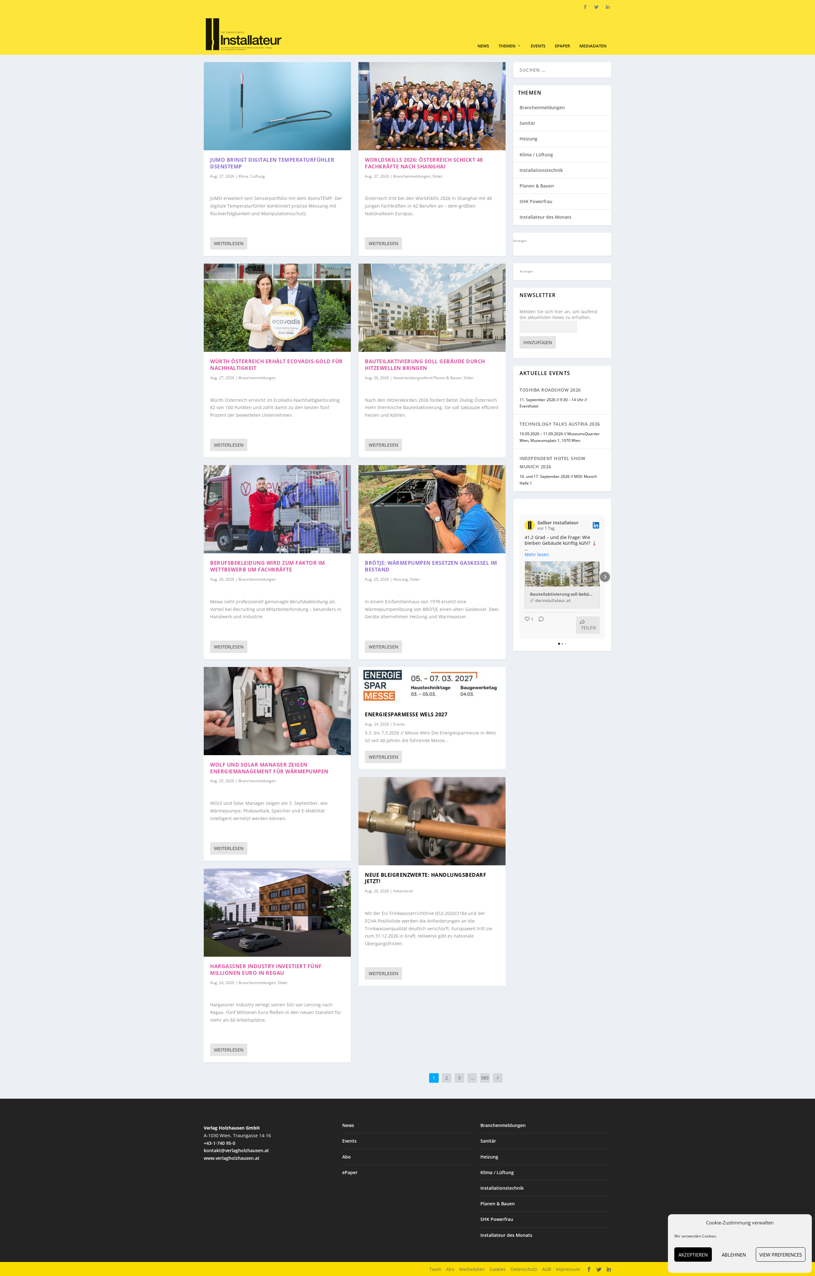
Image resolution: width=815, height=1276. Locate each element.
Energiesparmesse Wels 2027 (406, 714)
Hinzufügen (537, 342)
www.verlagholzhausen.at (231, 1158)
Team (435, 1269)
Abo (346, 1157)
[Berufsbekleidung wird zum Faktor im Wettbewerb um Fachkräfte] (277, 509)
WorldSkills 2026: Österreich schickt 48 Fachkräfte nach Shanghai (424, 163)
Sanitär (527, 123)
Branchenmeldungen (257, 377)
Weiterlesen (229, 243)
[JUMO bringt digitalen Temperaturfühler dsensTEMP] (277, 106)
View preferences (780, 1254)
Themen (507, 46)
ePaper (562, 46)
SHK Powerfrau (536, 201)
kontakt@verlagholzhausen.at (236, 1150)
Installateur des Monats (545, 217)
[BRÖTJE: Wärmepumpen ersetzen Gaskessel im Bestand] (432, 509)
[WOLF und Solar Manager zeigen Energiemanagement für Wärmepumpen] (277, 711)
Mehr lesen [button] (537, 554)
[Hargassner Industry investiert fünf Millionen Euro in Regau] (277, 912)
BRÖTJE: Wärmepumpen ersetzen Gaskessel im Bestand (431, 566)
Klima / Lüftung (251, 176)
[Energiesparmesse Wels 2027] (432, 686)
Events (538, 46)
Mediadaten (592, 46)
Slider (283, 982)
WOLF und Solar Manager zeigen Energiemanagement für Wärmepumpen (269, 768)
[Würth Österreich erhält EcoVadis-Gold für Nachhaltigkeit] (277, 308)
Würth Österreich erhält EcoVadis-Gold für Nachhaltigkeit (276, 365)
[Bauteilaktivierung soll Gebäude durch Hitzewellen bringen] (432, 308)
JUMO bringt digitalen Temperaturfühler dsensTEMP (272, 163)
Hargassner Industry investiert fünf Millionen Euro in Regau (266, 969)
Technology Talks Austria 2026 (560, 424)
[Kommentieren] (539, 625)
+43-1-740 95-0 (219, 1143)
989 (485, 1078)
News (483, 46)
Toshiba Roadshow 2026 (550, 390)
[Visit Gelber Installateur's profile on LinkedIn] (530, 525)
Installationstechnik (541, 170)
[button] (519, 577)
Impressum (568, 1269)
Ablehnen (734, 1254)
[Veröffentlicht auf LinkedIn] (596, 525)
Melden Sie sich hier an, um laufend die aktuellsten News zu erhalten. (558, 314)
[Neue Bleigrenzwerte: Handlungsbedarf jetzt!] (432, 821)
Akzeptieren (693, 1254)
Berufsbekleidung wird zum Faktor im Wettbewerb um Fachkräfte (267, 566)
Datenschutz (524, 1269)
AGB (546, 1269)
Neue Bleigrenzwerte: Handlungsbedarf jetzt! (425, 878)
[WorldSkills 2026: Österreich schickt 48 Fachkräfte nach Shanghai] (432, 106)
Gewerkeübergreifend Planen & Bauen (427, 377)
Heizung (400, 579)
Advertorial (403, 891)
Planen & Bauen (537, 186)
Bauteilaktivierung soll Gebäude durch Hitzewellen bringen (425, 365)
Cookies (498, 1269)
